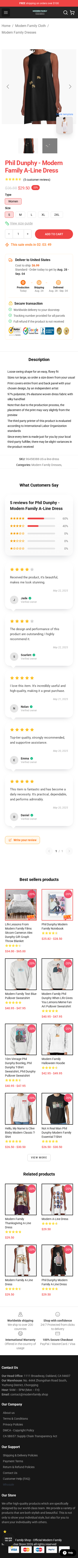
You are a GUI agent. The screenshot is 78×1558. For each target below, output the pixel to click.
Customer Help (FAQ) (16, 1478)
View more (39, 1157)
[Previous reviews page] (49, 851)
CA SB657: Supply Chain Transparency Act (30, 1436)
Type (8, 194)
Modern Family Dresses (19, 32)
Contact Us (10, 1473)
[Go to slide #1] (28, 145)
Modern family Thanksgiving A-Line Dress (18, 1223)
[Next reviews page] (69, 851)
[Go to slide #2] (50, 145)
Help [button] (70, 1552)
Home (6, 26)
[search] (65, 12)
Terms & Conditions (15, 1418)
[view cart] (72, 12)
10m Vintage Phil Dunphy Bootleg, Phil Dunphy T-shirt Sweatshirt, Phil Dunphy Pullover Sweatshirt (20, 1067)
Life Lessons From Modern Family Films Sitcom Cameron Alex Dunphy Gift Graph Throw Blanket (18, 933)
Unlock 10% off (8, 1539)
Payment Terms (13, 1461)
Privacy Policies (13, 1424)
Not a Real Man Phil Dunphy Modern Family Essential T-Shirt (56, 1132)
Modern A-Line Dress (55, 1219)
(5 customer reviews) (36, 179)
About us (9, 1412)
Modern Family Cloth (30, 26)
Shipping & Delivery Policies (20, 1455)
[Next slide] (70, 86)
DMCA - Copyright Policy (18, 1430)
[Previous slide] (8, 86)
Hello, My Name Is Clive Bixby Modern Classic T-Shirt (20, 1132)
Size (8, 208)
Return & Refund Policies (19, 1467)
